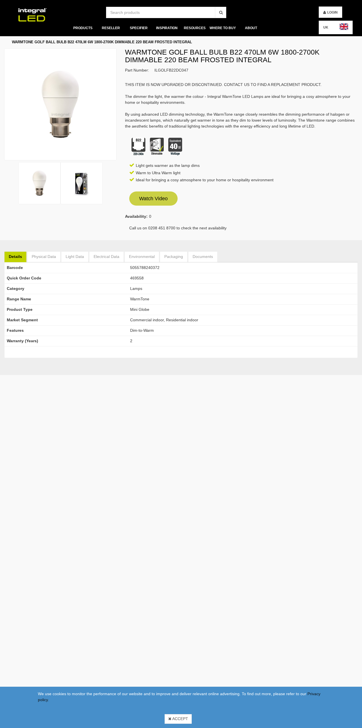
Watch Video (153, 198)
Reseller (111, 28)
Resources (195, 28)
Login (332, 12)
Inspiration (167, 28)
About (251, 28)
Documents (203, 256)
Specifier (139, 28)
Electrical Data (106, 256)
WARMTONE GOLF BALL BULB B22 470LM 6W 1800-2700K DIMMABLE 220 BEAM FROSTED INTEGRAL (102, 42)
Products (82, 28)
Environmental (142, 256)
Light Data (75, 256)
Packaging (173, 256)
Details (15, 256)
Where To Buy (223, 28)
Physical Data (44, 256)
